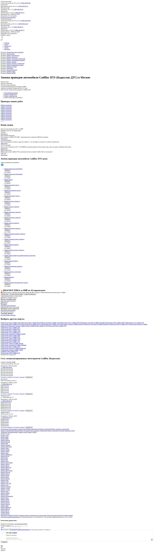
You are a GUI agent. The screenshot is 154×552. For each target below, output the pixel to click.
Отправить (4, 542)
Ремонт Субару (5, 488)
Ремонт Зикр (4, 453)
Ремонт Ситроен (6, 486)
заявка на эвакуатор (30, 294)
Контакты (7, 49)
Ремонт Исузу (5, 456)
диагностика (4, 294)
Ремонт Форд (5, 498)
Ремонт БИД (4, 437)
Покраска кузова (12, 66)
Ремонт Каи (4, 458)
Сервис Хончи (5, 514)
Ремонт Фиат (5, 494)
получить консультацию (16, 294)
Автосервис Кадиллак (11, 93)
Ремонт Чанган (5, 504)
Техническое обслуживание (15, 52)
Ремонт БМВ (5, 438)
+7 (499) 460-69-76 (17, 9)
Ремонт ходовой (11, 62)
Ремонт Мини (5, 469)
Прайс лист (7, 46)
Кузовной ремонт (12, 70)
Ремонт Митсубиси (6, 470)
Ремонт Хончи (5, 502)
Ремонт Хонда (5, 501)
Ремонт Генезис (5, 445)
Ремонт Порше (5, 478)
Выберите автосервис (7, 524)
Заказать (7, 170)
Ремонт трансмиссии (13, 55)
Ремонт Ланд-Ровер (7, 462)
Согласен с (16, 529)
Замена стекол (11, 71)
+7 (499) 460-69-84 (24, 3)
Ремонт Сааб (4, 482)
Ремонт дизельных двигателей (16, 58)
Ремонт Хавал (5, 499)
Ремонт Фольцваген (7, 496)
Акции (6, 47)
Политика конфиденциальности (10, 517)
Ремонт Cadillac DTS (10, 94)
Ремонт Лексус (5, 464)
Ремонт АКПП (11, 73)
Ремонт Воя (4, 443)
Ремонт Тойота (5, 493)
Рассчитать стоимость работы (10, 515)
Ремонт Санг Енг (6, 483)
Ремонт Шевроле (6, 507)
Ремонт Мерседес (6, 467)
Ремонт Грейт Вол (6, 446)
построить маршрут (7, 377)
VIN (2, 527)
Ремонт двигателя (12, 57)
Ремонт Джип (5, 451)
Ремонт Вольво (5, 442)
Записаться (4, 134)
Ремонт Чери (5, 506)
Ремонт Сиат (5, 485)
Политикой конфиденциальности (20, 529)
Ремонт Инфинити (6, 454)
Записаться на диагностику (38, 515)
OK (2, 545)
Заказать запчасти (24, 515)
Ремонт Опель (5, 475)
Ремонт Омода (5, 474)
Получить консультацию (8, 17)
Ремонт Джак (5, 448)
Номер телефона (6, 525)
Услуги (6, 44)
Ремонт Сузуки (5, 490)
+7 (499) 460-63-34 (22, 6)
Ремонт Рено (4, 480)
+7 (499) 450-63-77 (18, 12)
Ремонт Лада (4, 461)
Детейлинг (10, 68)
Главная (6, 43)
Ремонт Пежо (5, 477)
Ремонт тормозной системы (15, 65)
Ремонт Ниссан (5, 472)
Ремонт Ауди (5, 435)
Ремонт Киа (4, 459)
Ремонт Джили (5, 450)
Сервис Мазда (5, 512)
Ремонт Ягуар (5, 510)
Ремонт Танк (5, 491)
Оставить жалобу (67, 515)
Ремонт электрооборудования (16, 60)
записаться (29, 377)
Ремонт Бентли (5, 440)
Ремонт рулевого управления (15, 63)
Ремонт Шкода (5, 509)
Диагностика (11, 54)
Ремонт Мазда (5, 466)
